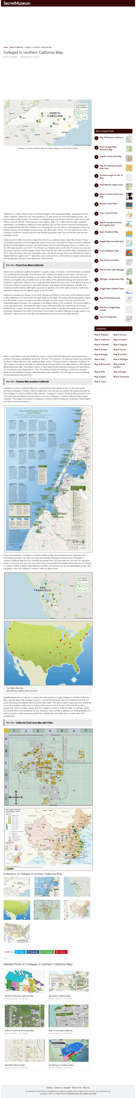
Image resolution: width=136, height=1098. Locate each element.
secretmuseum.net (11, 697)
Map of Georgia (101, 354)
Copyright (66, 1087)
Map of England (120, 344)
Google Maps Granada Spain (112, 241)
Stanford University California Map (19, 996)
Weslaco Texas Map (108, 203)
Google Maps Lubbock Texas (112, 288)
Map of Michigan (120, 359)
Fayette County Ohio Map (110, 156)
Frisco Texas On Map (108, 213)
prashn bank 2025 (89, 1093)
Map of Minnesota (102, 364)
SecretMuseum (17, 3)
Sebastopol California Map (60, 996)
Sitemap (50, 1087)
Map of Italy (99, 359)
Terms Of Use (76, 1087)
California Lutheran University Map (19, 1030)
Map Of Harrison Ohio (109, 260)
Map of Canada (119, 339)
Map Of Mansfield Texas (110, 298)
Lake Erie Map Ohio (108, 317)
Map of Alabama (101, 335)
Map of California (11, 57)
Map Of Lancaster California (60, 1030)
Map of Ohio (99, 372)
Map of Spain (100, 377)
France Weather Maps (109, 251)
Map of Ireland (119, 354)
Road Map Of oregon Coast (111, 185)
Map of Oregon (119, 372)
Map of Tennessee (121, 377)
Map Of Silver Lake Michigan (112, 270)
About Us (86, 1087)
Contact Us (58, 1087)
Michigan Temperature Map (112, 279)
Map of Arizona (120, 335)
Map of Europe (100, 349)
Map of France (119, 349)
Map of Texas (100, 381)
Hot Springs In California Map (61, 1065)
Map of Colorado (101, 344)
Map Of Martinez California (111, 137)
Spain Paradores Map (109, 232)
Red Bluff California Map (15, 1065)
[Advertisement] (68, 27)
